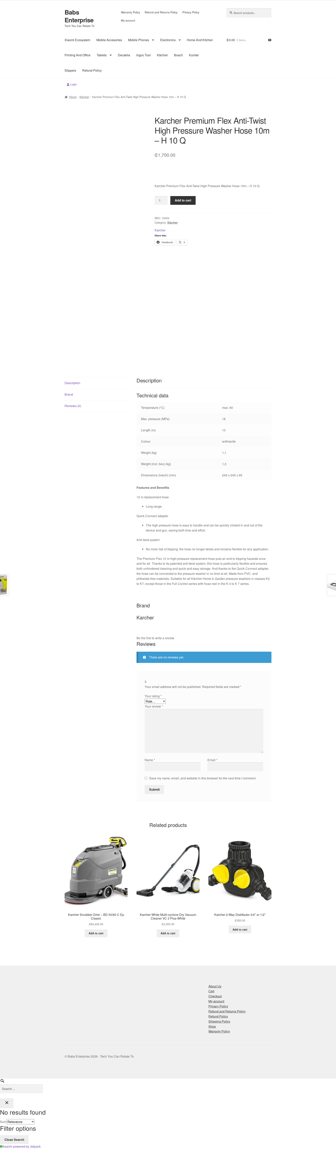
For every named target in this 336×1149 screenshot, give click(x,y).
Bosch (178, 55)
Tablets (102, 55)
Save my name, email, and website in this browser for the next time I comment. (202, 778)
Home (73, 97)
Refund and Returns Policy (161, 12)
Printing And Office (77, 55)
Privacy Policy (190, 12)
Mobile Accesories (109, 40)
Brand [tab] (69, 394)
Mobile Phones (138, 40)
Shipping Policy (219, 1021)
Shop (212, 1026)
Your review (154, 706)
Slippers (70, 70)
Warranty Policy (130, 12)
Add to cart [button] (96, 933)
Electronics (168, 40)
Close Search (14, 1139)
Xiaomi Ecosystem (77, 40)
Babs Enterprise (79, 16)
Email (212, 760)
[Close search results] (6, 1103)
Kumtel (194, 55)
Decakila (124, 55)
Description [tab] (72, 383)
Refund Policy (92, 70)
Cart (211, 991)
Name (150, 760)
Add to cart (183, 200)
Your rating (153, 696)
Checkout (215, 996)
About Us (214, 986)
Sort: (3, 1121)
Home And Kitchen (200, 40)
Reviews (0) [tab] (73, 406)
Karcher (160, 230)
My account (128, 20)
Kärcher (162, 55)
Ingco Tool (143, 55)
